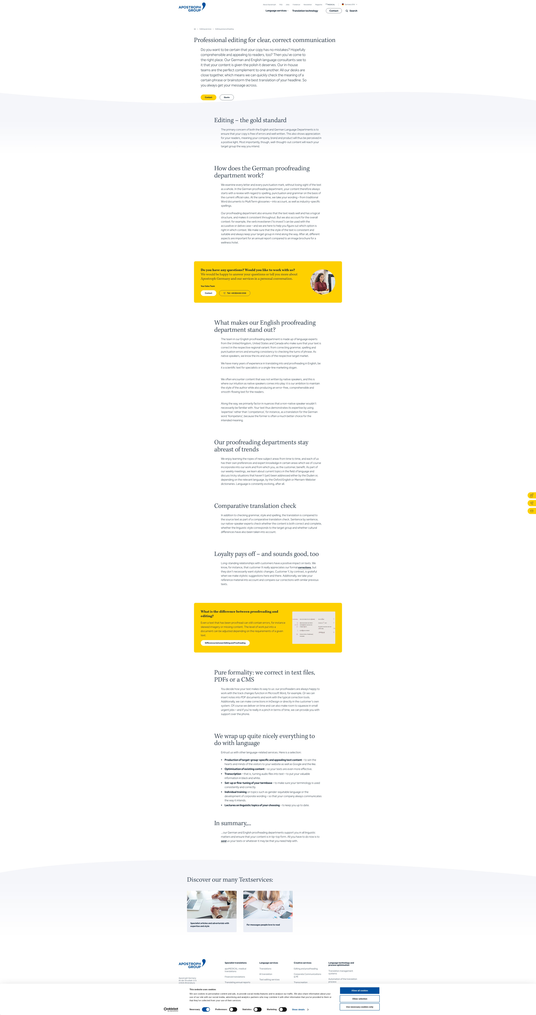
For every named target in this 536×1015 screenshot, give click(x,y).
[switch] (233, 1009)
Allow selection (359, 999)
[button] (277, 10)
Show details (298, 1009)
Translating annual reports (237, 982)
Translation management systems (340, 972)
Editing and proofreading (306, 968)
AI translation (265, 974)
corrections (304, 567)
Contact (333, 10)
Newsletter (308, 4)
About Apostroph (269, 4)
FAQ (280, 4)
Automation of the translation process (342, 980)
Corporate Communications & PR (307, 975)
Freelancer (296, 4)
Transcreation (301, 982)
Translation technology (305, 10)
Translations (265, 968)
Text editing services (269, 979)
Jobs (287, 4)
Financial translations (235, 976)
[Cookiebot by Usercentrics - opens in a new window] (171, 1009)
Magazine (318, 4)
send (223, 841)
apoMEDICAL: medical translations (235, 970)
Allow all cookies (359, 990)
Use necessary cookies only (359, 1007)
